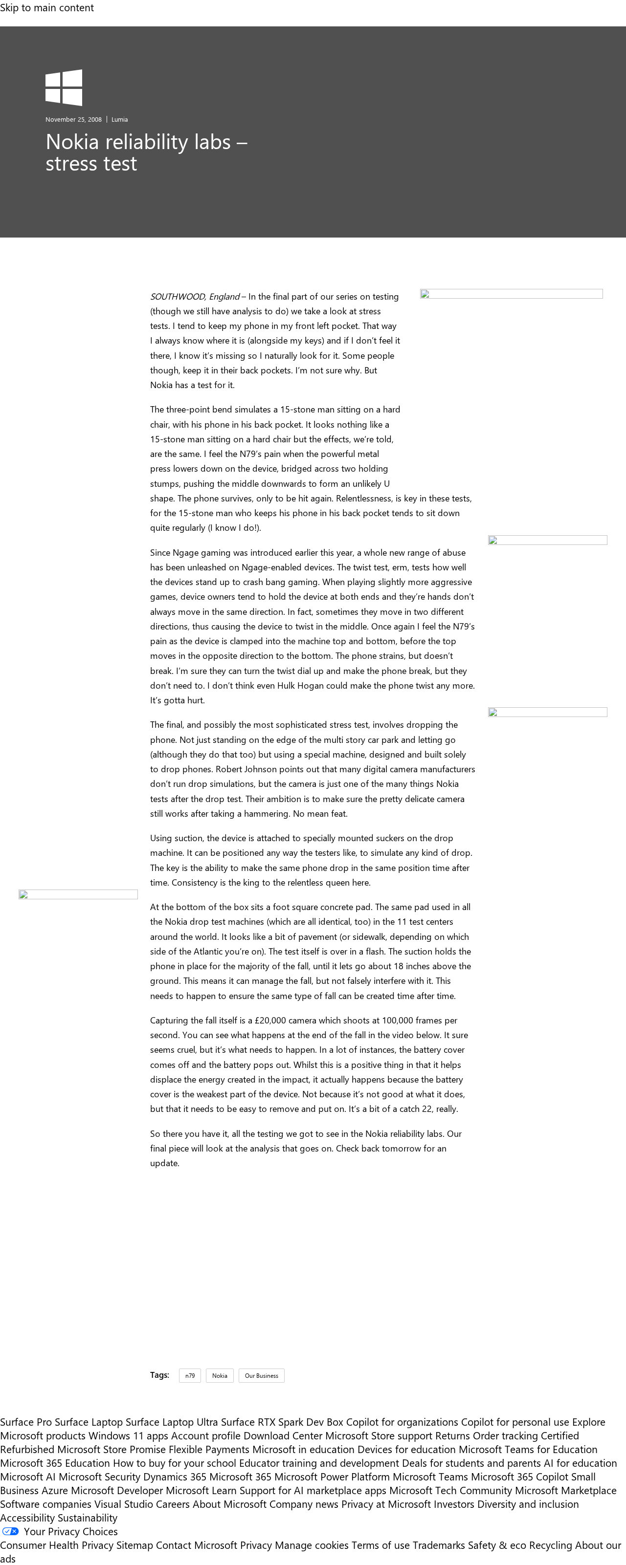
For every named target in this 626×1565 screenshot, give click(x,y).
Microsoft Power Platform (332, 1476)
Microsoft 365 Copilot (519, 1476)
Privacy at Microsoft (386, 1503)
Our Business (261, 1375)
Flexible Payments (209, 1449)
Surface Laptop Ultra (172, 1421)
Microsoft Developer (117, 1490)
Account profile (206, 1435)
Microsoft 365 (240, 1476)
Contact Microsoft (196, 1544)
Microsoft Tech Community (450, 1490)
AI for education (580, 1462)
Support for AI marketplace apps (313, 1490)
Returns (452, 1435)
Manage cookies (312, 1544)
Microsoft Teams (430, 1476)
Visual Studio (123, 1503)
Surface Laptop (89, 1421)
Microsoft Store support (378, 1435)
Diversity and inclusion (528, 1503)
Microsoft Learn (201, 1490)
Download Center (283, 1435)
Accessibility (27, 1517)
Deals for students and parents (471, 1462)
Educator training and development (319, 1462)
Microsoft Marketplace (566, 1490)
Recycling (550, 1544)
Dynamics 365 (174, 1476)
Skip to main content (47, 7)
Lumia (120, 119)
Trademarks (439, 1544)
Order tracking (505, 1435)
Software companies (45, 1503)
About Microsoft (230, 1503)
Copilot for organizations (402, 1421)
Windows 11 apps (128, 1435)
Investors (454, 1503)
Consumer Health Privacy (56, 1544)
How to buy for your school (174, 1462)
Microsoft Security (99, 1476)
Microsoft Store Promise (111, 1449)
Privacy (257, 1544)
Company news (303, 1503)
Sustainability (87, 1517)
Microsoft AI (28, 1476)
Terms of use (381, 1544)
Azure (55, 1490)
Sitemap (134, 1544)
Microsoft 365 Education (55, 1462)
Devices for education (407, 1449)
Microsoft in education (303, 1449)
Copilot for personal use (515, 1421)
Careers (173, 1503)
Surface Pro (26, 1421)
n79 (190, 1375)
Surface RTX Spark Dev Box (282, 1421)
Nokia (219, 1375)
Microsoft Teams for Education (528, 1449)
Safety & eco (497, 1544)
